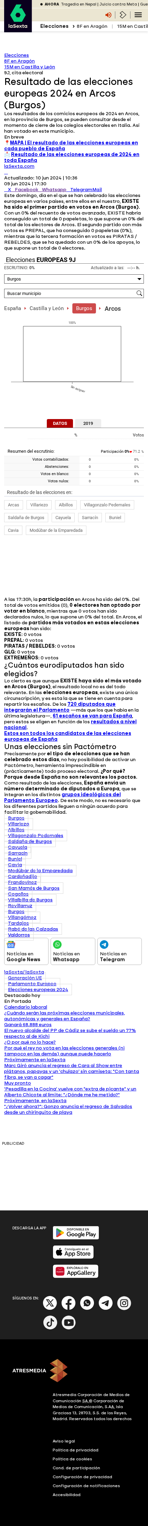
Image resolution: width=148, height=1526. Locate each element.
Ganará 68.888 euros (28, 1025)
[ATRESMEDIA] (74, 1371)
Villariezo (39, 504)
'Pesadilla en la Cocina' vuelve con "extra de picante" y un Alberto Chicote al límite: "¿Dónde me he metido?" (70, 1092)
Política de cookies (72, 1459)
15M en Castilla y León (29, 67)
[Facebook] (68, 1308)
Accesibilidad (67, 1494)
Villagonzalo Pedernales (107, 504)
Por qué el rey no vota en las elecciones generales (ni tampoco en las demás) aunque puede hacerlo (64, 1051)
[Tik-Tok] (50, 1328)
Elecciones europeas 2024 (38, 989)
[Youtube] (69, 1328)
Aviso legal (64, 1441)
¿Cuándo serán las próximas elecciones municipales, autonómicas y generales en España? (64, 1016)
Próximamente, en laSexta (35, 1101)
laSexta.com (19, 166)
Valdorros (19, 935)
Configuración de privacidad (82, 1476)
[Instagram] (124, 1308)
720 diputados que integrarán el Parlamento (60, 707)
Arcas (13, 504)
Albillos (66, 504)
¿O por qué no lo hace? (30, 1042)
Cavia (13, 530)
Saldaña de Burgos (26, 517)
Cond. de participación (76, 1467)
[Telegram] (105, 1308)
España (12, 308)
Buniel (115, 517)
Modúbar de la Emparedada (56, 530)
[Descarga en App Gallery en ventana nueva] (76, 1277)
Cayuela (63, 517)
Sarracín (90, 517)
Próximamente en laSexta (34, 1060)
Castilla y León (47, 308)
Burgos (84, 308)
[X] (6, 172)
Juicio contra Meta (118, 4)
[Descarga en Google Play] (76, 1238)
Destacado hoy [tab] (22, 995)
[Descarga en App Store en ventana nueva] (73, 1257)
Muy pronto (17, 1083)
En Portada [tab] (17, 1001)
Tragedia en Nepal (78, 4)
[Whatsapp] (87, 1308)
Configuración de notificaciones (86, 1485)
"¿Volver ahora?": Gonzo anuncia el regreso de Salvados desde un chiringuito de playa (68, 1109)
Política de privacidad (75, 1450)
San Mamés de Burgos (34, 888)
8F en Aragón (92, 26)
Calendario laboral (25, 1007)
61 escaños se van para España (92, 716)
